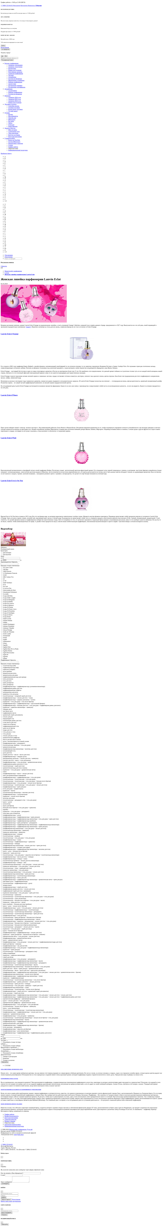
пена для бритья (8, 684)
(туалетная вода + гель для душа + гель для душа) (19, 838)
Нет (6, 56)
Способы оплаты (13, 106)
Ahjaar (5, 658)
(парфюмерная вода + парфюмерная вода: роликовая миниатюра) (24, 686)
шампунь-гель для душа (10, 694)
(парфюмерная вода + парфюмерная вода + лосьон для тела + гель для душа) (27, 1012)
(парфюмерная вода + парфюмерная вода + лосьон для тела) (22, 932)
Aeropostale (6, 635)
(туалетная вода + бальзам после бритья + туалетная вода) (21, 923)
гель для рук (7, 734)
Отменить (4, 1215)
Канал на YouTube (14, 140)
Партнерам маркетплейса (13, 1124)
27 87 (4, 581)
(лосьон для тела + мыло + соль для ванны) (17, 760)
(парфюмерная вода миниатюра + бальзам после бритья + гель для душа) (26, 966)
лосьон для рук (8, 717)
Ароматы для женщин (15, 65)
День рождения (13, 133)
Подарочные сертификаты (16, 87)
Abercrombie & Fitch (9, 590)
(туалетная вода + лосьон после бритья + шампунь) (19, 1006)
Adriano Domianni (8, 626)
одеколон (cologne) (9, 669)
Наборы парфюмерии (15, 82)
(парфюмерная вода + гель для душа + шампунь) (18, 1016)
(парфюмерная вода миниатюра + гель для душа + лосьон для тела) (24, 828)
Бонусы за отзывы (14, 135)
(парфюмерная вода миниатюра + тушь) (16, 987)
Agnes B (5, 654)
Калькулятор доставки (15, 109)
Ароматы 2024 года (14, 101)
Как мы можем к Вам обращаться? (12, 1173)
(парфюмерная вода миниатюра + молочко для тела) (20, 749)
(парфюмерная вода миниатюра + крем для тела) (18, 874)
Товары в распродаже (10, 1056)
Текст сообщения (6, 1182)
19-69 (5, 575)
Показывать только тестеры (12, 1042)
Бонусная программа (15, 136)
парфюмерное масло (9, 713)
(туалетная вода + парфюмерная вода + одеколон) (19, 841)
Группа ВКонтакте (14, 142)
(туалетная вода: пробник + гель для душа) (16, 745)
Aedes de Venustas (8, 632)
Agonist (5, 656)
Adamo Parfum (7, 620)
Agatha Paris (7, 647)
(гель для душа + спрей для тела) (13, 993)
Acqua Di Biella (8, 601)
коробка (5, 809)
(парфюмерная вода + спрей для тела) (15, 887)
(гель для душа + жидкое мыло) (13, 788)
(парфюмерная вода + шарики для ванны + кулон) (19, 700)
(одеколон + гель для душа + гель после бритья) (18, 701)
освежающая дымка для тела (12, 720)
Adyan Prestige (7, 630)
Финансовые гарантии (15, 143)
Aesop (5, 637)
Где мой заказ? (13, 111)
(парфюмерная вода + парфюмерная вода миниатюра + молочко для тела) (26, 849)
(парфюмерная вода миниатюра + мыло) (16, 1019)
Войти (3, 45)
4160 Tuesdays (7, 582)
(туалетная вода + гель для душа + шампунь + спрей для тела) (23, 985)
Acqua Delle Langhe (9, 598)
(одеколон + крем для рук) (11, 949)
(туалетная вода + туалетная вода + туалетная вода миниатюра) (23, 1010)
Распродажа (12, 68)
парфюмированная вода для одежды (14, 677)
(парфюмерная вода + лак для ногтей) (15, 946)
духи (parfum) (7, 671)
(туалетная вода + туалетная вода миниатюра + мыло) (20, 965)
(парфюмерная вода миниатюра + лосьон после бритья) (21, 974)
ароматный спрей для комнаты (13, 715)
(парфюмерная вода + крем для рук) (14, 787)
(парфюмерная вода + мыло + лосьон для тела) (18, 773)
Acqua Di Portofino (9, 611)
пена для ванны (8, 679)
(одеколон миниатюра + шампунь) (14, 832)
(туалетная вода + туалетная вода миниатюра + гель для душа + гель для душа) (28, 896)
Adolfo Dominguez (9, 624)
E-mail (3, 1175)
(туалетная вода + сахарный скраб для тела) (17, 696)
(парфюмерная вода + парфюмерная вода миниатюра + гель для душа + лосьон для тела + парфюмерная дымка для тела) (42, 997)
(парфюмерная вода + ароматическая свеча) (17, 938)
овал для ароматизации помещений (14, 775)
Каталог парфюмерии (11, 63)
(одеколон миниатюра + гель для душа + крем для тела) (21, 893)
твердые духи (7, 709)
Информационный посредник (18, 150)
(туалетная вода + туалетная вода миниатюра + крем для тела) (23, 913)
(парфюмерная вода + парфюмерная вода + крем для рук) (21, 817)
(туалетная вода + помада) (11, 843)
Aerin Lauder (7, 634)
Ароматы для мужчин (15, 67)
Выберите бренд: (6, 153)
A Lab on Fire (7, 588)
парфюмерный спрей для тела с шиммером (17, 891)
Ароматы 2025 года (14, 99)
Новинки (7, 96)
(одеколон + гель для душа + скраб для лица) (17, 929)
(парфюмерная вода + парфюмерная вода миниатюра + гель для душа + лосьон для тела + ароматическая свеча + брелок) (42, 972)
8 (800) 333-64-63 (16, 1131)
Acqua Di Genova (8, 603)
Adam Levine (7, 618)
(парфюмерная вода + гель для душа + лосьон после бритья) (22, 783)
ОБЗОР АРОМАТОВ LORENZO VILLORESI (11, 1104)
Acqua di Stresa (7, 615)
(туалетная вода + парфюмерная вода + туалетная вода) (21, 910)
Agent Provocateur (8, 652)
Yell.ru (10, 123)
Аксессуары (12, 84)
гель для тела (7, 681)
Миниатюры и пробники (16, 80)
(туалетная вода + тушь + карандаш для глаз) (17, 868)
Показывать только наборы (11, 1046)
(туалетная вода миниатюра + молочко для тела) (18, 792)
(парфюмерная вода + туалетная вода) (15, 794)
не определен (5, 49)
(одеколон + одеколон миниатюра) (14, 955)
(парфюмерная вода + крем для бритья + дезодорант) (20, 823)
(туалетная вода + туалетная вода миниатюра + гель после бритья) (24, 980)
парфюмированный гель (11, 726)
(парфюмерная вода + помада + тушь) (15, 859)
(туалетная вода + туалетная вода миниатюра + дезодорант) (22, 912)
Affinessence (7, 641)
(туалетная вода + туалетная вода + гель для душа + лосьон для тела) (25, 785)
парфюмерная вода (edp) (11, 667)
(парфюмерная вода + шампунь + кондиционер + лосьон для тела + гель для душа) (29, 921)
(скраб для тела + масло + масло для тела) (16, 754)
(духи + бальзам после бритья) (12, 930)
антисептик (6, 804)
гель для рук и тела (9, 732)
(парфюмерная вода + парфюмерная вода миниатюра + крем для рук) (25, 826)
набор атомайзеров (9, 953)
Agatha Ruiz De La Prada (10, 649)
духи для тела (7, 753)
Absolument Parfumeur (10, 592)
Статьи (10, 145)
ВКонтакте (11, 119)
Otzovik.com (12, 118)
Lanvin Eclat (12, 481)
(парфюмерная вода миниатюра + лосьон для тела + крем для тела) (24, 845)
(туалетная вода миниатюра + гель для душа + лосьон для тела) (23, 864)
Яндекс (10, 114)
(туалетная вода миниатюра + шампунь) (16, 830)
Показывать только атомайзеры (13, 1053)
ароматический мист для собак (13, 1023)
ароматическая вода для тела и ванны (15, 768)
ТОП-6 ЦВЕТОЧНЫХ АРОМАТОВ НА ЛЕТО (12, 1069)
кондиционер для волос (10, 692)
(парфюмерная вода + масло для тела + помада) (18, 857)
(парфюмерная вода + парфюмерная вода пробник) (19, 821)
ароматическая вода (9, 747)
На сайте (11, 121)
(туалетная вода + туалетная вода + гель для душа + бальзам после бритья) (27, 781)
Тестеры (11, 75)
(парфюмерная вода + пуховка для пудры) (16, 847)
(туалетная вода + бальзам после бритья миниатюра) (20, 925)
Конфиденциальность (11, 1116)
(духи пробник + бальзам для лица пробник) (17, 904)
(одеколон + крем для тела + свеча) (14, 902)
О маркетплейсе (10, 138)
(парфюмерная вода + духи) (12, 815)
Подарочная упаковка (15, 85)
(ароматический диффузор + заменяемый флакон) (19, 999)
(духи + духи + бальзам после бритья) (15, 851)
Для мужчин (9, 257)
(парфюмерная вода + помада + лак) (14, 862)
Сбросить (4, 266)
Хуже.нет (11, 124)
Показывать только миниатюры (13, 1049)
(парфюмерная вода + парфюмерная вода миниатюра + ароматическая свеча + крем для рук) (32, 879)
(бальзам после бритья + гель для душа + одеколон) (19, 807)
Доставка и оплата (10, 104)
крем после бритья (9, 728)
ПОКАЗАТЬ (5, 1062)
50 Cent (5, 586)
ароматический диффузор (11, 737)
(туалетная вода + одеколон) (12, 894)
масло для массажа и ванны (12, 739)
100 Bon (5, 569)
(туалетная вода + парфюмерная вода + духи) (17, 883)
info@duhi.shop (19, 1134)
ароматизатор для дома (10, 675)
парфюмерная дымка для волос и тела (15, 764)
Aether (5, 639)
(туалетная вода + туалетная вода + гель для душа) (19, 779)
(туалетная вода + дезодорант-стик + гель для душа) (19, 800)
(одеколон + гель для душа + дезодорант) (16, 811)
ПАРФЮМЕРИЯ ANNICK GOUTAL (9, 1078)
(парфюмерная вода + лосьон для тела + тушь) (18, 698)
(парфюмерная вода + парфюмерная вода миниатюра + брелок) (23, 1025)
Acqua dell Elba (8, 596)
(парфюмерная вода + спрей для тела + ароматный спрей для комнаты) (26, 991)
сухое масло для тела (9, 722)
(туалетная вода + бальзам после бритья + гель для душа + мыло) (24, 900)
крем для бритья (8, 682)
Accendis (5, 594)
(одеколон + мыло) (9, 790)
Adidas (5, 622)
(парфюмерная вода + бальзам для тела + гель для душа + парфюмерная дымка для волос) (32, 705)
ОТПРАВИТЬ (5, 1184)
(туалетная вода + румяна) (11, 836)
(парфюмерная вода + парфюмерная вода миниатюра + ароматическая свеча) (28, 1021)
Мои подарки (12, 130)
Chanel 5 (28, 327)
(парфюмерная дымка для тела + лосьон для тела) (19, 889)
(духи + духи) (7, 802)
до (1, 560)
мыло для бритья (8, 806)
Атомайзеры (12, 77)
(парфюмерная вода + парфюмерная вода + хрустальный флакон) (24, 703)
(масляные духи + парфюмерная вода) (15, 881)
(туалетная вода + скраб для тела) (13, 766)
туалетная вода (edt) (9, 665)
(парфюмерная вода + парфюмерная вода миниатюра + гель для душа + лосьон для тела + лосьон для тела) (37, 995)
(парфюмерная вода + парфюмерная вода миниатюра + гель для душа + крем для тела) (31, 819)
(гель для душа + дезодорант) (12, 1027)
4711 (4, 584)
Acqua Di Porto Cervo (9, 609)
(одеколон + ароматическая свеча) (14, 1014)
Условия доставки (14, 107)
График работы (13, 147)
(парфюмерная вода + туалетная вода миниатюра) (19, 876)
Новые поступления (14, 70)
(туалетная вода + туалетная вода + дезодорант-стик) (20, 951)
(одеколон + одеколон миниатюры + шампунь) (18, 707)
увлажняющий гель (9, 751)
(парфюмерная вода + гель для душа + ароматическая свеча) (22, 762)
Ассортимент (12, 90)
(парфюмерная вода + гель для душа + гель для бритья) (20, 1004)
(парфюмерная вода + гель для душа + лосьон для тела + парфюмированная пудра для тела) (32, 942)
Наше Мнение (12, 126)
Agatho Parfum (7, 651)
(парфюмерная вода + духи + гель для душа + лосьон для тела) (23, 908)
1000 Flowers (7, 571)
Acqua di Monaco (8, 605)
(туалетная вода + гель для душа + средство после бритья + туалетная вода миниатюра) (31, 855)
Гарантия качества (10, 1119)
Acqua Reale (7, 617)
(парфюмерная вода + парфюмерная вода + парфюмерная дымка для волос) (27, 1033)
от (1, 558)
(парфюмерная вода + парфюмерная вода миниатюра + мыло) (23, 961)
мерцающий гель (8, 718)
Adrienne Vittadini (8, 628)
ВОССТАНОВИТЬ (7, 1213)
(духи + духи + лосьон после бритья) (15, 906)
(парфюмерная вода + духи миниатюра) (16, 1031)
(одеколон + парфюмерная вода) (13, 978)
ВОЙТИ (4, 1197)
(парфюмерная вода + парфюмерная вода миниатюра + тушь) (22, 976)
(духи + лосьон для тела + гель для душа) (16, 1000)
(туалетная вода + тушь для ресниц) (14, 898)
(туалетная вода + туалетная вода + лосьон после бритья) (21, 989)
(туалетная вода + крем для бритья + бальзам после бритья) (22, 917)
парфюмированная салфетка (12, 690)
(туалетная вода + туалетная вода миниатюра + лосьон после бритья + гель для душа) (30, 1018)
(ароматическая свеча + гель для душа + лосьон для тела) (21, 936)
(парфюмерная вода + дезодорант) (14, 743)
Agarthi (5, 645)
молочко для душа (9, 798)
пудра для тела (7, 730)
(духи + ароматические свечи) (12, 940)
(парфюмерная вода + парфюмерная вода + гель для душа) (21, 777)
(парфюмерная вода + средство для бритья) (17, 1029)
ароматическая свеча (9, 673)
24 (4, 579)
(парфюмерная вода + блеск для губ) (14, 877)
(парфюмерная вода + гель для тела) (14, 915)
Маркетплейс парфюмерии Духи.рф (20, 1129)
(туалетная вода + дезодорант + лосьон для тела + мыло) (21, 927)
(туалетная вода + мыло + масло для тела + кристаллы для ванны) (24, 970)
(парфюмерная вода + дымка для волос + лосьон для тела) (21, 982)
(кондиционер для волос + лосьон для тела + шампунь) (20, 758)
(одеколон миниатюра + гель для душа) (15, 870)
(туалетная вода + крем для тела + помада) (16, 983)
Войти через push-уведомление (11, 1201)
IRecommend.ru (13, 116)
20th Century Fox (8, 577)
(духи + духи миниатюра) (11, 1008)
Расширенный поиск (7, 60)
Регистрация (5, 47)
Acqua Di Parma (8, 607)
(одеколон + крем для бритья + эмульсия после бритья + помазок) (24, 934)
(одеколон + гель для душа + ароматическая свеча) (19, 770)
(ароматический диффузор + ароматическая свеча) (19, 1002)
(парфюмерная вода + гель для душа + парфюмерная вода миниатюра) (25, 947)
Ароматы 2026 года (14, 97)
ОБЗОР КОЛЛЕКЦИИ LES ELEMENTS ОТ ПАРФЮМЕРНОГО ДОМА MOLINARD (21, 1089)
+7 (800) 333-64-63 (14, 5)
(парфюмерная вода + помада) (12, 834)
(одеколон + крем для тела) (11, 853)
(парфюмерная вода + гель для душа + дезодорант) (19, 959)
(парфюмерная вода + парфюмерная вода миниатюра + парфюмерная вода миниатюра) (31, 824)
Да (2, 56)
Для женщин (9, 255)
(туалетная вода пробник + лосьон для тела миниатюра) (21, 860)
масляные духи (8, 711)
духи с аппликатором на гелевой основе (16, 741)
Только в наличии (9, 1060)
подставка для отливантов (11, 813)
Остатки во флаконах (15, 78)
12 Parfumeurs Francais (10, 573)
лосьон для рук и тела (10, 735)
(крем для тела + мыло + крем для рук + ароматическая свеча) (23, 968)
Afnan (5, 643)
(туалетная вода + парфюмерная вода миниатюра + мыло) (21, 919)
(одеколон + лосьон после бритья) (14, 796)
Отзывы (7, 113)
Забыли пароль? (6, 1199)
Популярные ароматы (15, 72)
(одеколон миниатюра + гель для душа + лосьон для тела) (21, 866)
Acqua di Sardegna (8, 613)
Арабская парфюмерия (15, 73)
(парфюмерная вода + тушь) (12, 840)
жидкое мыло (7, 885)
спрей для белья (8, 957)
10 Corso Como (8, 567)
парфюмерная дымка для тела (12, 688)
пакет (5, 771)
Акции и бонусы (10, 128)
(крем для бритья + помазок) (12, 944)
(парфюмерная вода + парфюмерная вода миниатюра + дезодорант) (24, 963)
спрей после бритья (9, 724)
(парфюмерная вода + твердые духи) (15, 756)
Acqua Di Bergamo (9, 599)
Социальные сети (14, 131)
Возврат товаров (10, 1121)
